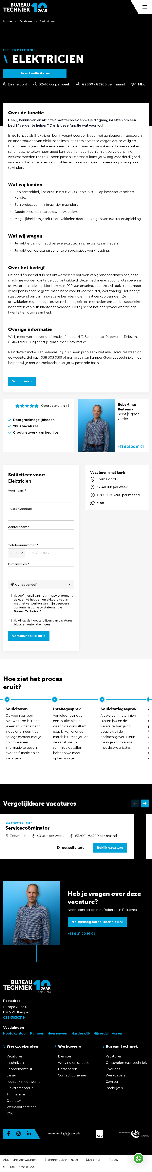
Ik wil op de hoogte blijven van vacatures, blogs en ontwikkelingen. (43, 622)
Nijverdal (101, 1033)
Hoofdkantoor (15, 1033)
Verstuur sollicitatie (29, 636)
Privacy (113, 1160)
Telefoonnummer (22, 545)
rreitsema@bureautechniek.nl (97, 922)
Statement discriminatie (61, 1160)
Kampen (37, 1033)
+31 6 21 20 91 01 (131, 447)
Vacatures (26, 21)
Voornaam (16, 490)
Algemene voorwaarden (20, 1160)
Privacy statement (59, 595)
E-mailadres (17, 564)
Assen (117, 1033)
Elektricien (47, 21)
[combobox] (16, 553)
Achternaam (17, 527)
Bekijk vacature (110, 848)
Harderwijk (81, 1033)
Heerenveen (58, 1033)
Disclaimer (93, 1160)
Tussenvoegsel (20, 509)
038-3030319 (14, 1017)
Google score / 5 (55, 405)
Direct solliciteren (35, 73)
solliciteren (71, 848)
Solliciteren (22, 381)
